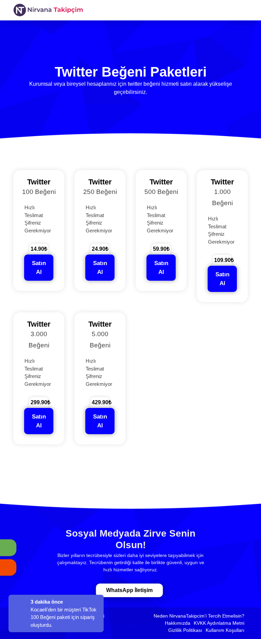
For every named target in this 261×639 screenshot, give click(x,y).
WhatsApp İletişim (129, 590)
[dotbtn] (256, 4)
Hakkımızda (177, 623)
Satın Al (39, 267)
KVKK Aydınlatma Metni (219, 623)
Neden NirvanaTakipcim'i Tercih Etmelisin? (199, 616)
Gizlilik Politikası (185, 630)
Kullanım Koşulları (225, 630)
